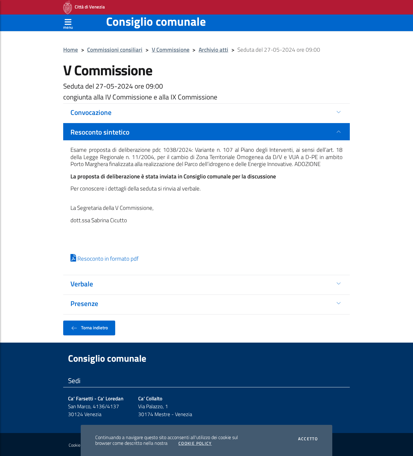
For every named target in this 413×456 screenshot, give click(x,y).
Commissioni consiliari (114, 49)
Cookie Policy (195, 443)
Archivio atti (213, 49)
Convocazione (91, 112)
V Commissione (171, 49)
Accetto (308, 439)
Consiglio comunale (156, 21)
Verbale (81, 283)
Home (70, 49)
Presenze (84, 303)
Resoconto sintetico (99, 131)
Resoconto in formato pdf (107, 258)
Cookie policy (80, 445)
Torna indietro (94, 327)
